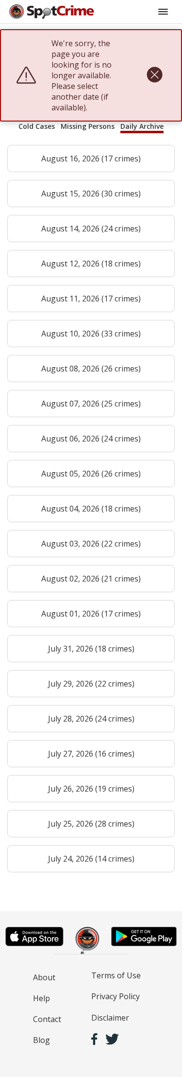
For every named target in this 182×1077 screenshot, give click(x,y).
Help (41, 998)
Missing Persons (88, 126)
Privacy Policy (115, 996)
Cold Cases (36, 126)
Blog (41, 1040)
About (44, 977)
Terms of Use (116, 975)
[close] (154, 75)
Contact (47, 1019)
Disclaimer (110, 1017)
